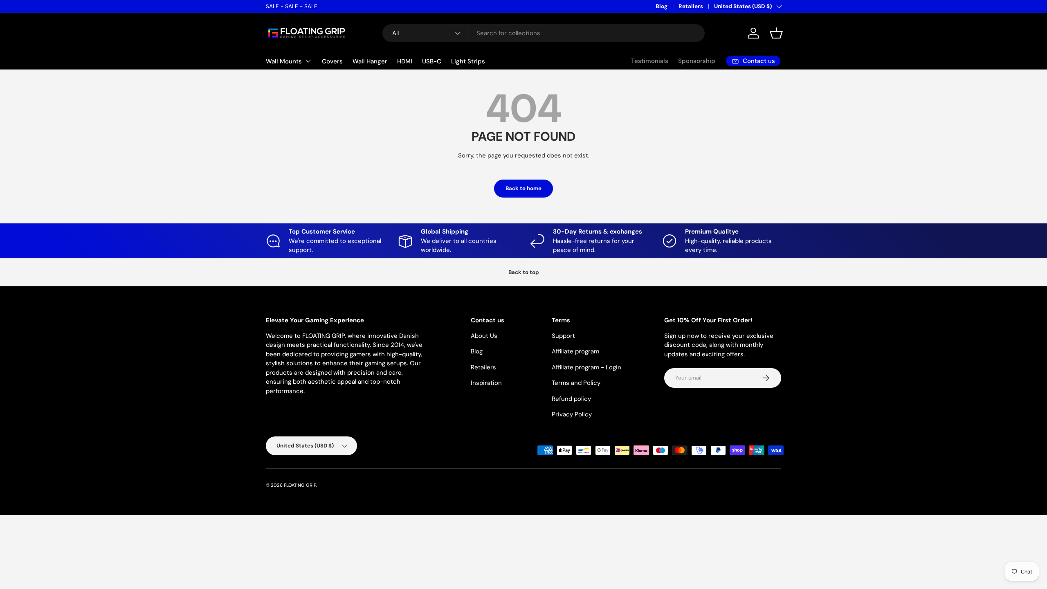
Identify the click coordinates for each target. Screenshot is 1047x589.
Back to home (523, 188)
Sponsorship (696, 61)
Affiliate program (575, 351)
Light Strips (468, 61)
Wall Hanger (370, 61)
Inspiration (486, 383)
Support (563, 336)
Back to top (523, 272)
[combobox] (543, 33)
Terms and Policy (576, 383)
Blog (661, 6)
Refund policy (571, 399)
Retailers (691, 6)
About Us (484, 336)
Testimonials (649, 61)
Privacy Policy (572, 414)
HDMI (404, 61)
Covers (332, 61)
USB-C (431, 61)
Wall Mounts (284, 61)
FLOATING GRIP (300, 485)
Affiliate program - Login (586, 367)
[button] (776, 33)
